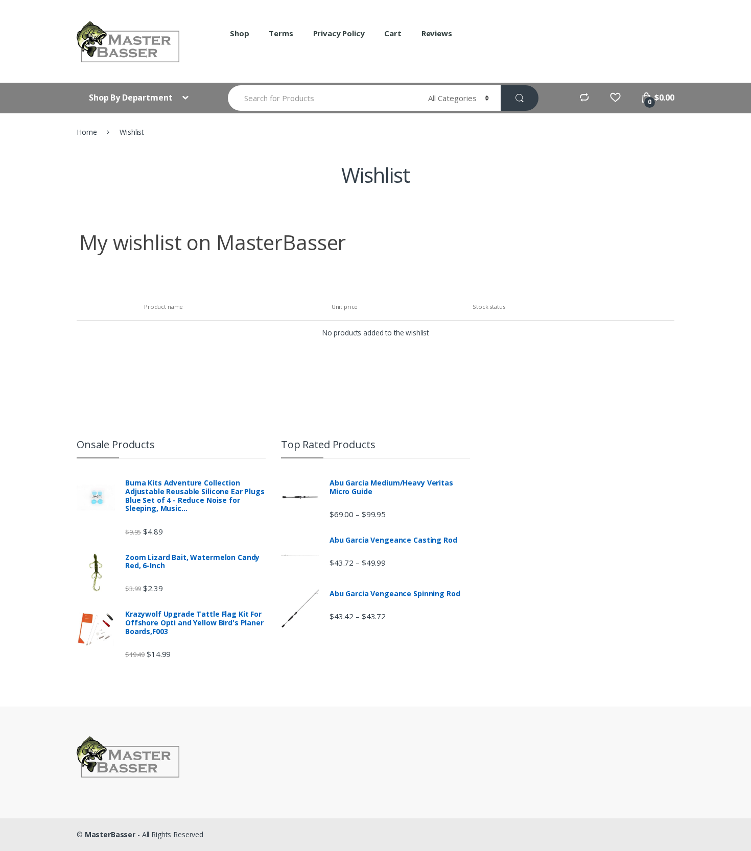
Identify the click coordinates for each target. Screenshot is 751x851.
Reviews (436, 33)
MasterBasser (110, 834)
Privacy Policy (339, 33)
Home (87, 132)
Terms (281, 33)
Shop (239, 33)
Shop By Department (131, 97)
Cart (392, 33)
